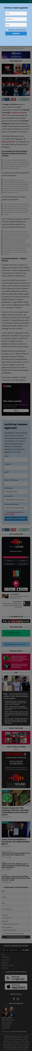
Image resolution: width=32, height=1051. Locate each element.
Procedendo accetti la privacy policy (17, 30)
